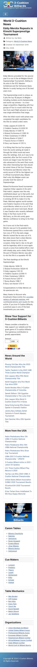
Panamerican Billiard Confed (19, 638)
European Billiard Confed (18, 635)
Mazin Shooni (13, 611)
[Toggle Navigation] (5, 14)
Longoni (11, 565)
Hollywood (12, 551)
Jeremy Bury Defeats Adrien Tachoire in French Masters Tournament (16, 413)
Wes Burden (12, 596)
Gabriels (11, 536)
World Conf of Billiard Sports (19, 645)
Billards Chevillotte (15, 534)
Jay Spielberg (13, 614)
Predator (11, 567)
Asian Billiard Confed (16, 643)
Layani (10, 572)
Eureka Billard (13, 543)
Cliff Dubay (12, 599)
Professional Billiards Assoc (19, 633)
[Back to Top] (33, 663)
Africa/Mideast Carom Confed (20, 640)
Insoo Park (12, 604)
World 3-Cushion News (23, 41)
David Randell (13, 609)
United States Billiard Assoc (19, 630)
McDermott (12, 575)
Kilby (10, 577)
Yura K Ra (12, 606)
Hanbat (11, 582)
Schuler (11, 580)
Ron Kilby (12, 601)
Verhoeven (12, 539)
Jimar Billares (13, 546)
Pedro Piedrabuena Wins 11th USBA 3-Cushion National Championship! (16, 438)
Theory (11, 570)
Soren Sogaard (14, 541)
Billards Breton (14, 548)
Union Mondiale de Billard (18, 628)
